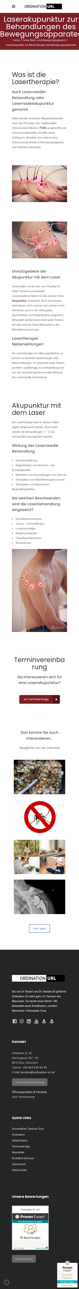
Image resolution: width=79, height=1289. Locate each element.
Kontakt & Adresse (23, 1158)
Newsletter (18, 1152)
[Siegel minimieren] (76, 1265)
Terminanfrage (21, 1146)
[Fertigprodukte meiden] (39, 777)
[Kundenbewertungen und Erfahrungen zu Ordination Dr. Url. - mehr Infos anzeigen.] (30, 1249)
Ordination (18, 1134)
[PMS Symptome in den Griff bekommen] (39, 857)
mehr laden (39, 928)
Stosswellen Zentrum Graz (28, 1128)
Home (16, 40)
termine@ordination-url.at (38, 1072)
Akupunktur (19, 300)
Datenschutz (19, 1170)
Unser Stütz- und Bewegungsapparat (44, 40)
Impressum (19, 1164)
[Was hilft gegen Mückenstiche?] (39, 817)
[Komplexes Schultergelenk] (39, 897)
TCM (43, 128)
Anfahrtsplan (19, 1140)
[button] (6, 1282)
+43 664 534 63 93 (34, 1067)
